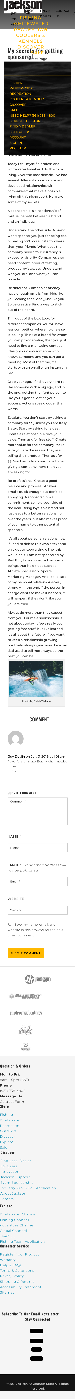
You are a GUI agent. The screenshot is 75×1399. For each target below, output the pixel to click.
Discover (7, 1136)
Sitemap (7, 1292)
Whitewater (10, 1120)
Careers (7, 1199)
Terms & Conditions (17, 1271)
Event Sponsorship (17, 1183)
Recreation (9, 1126)
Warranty (8, 1260)
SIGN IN (16, 143)
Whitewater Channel (18, 1214)
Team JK (7, 1236)
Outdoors (8, 1131)
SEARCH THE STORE (26, 121)
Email (15, 865)
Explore (6, 1142)
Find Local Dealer (15, 1161)
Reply (12, 771)
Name (14, 836)
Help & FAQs (11, 1265)
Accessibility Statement (20, 1287)
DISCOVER (30, 47)
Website (16, 899)
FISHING (16, 83)
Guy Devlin (16, 756)
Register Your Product (19, 1254)
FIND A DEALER (23, 126)
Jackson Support (15, 1177)
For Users (8, 1166)
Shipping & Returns (17, 1282)
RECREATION (31, 29)
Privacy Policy (12, 1276)
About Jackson (13, 1193)
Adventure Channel (17, 1225)
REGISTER (18, 148)
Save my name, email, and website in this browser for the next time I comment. (35, 930)
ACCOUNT (18, 137)
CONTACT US (20, 132)
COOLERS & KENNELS (27, 99)
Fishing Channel (14, 1220)
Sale (3, 1147)
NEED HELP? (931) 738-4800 (15, 13)
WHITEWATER (21, 88)
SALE (37, 53)
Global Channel (13, 1231)
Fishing (6, 1115)
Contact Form (12, 1102)
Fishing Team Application (22, 1241)
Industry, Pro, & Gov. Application (28, 1188)
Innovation (9, 1172)
